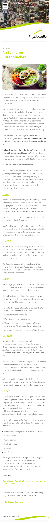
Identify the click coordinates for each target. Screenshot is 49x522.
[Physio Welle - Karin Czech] (38, 33)
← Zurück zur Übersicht (12, 502)
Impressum (6, 516)
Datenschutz (16, 516)
